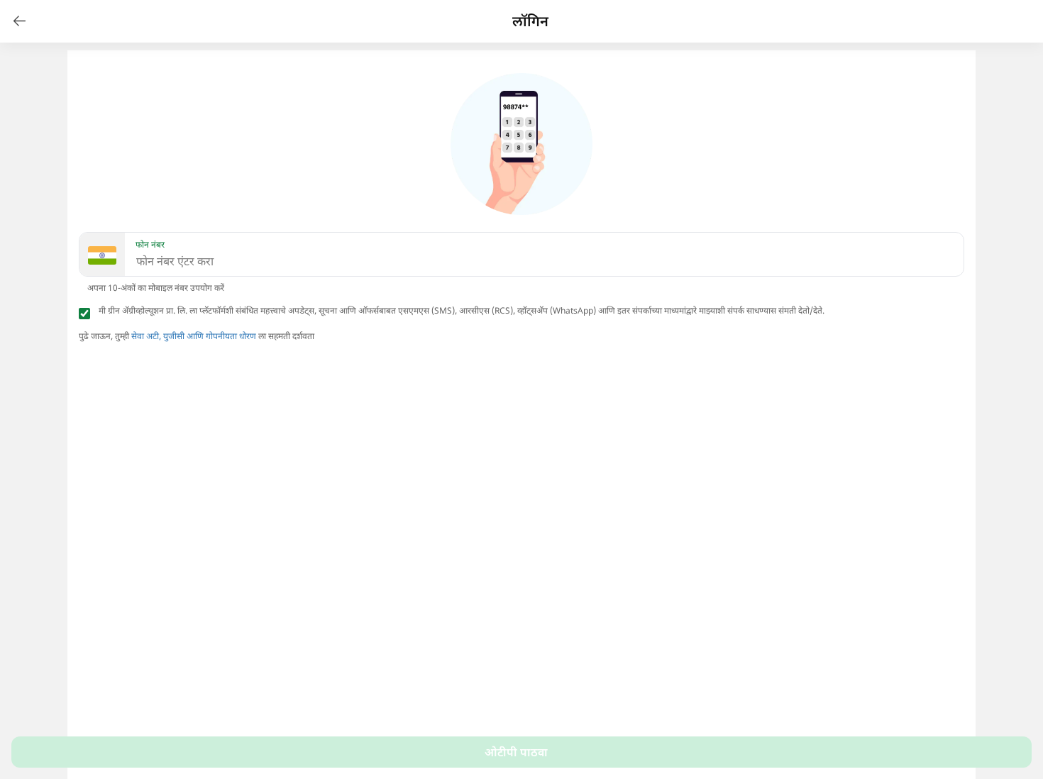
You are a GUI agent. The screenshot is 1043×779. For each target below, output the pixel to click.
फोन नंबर (150, 244)
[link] (19, 21)
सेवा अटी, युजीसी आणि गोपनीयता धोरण (193, 336)
